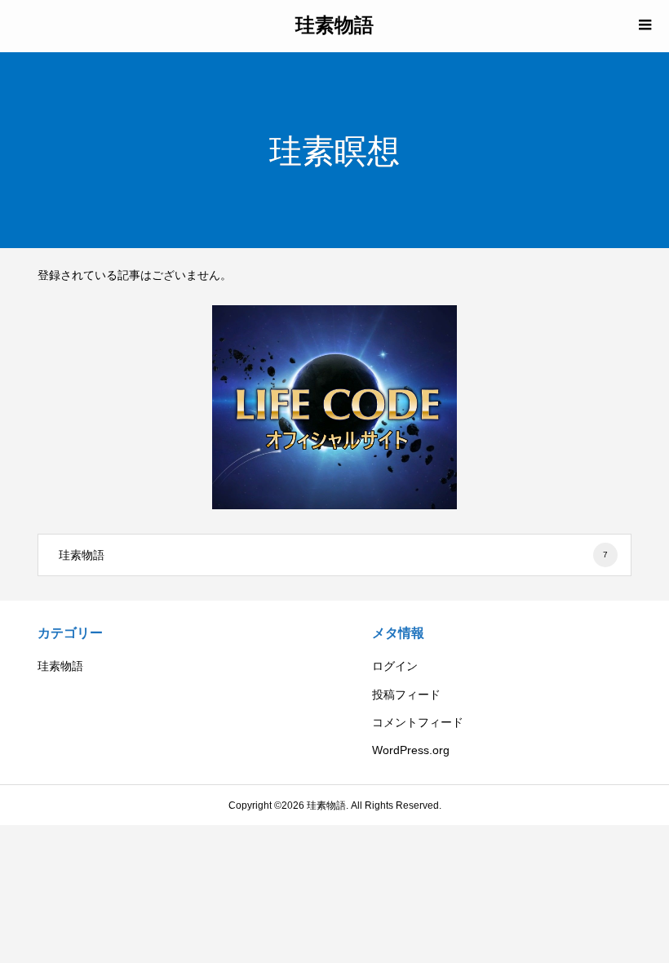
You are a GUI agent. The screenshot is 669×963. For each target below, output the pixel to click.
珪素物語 (334, 24)
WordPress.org (411, 750)
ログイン (395, 665)
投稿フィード (406, 694)
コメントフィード (417, 722)
